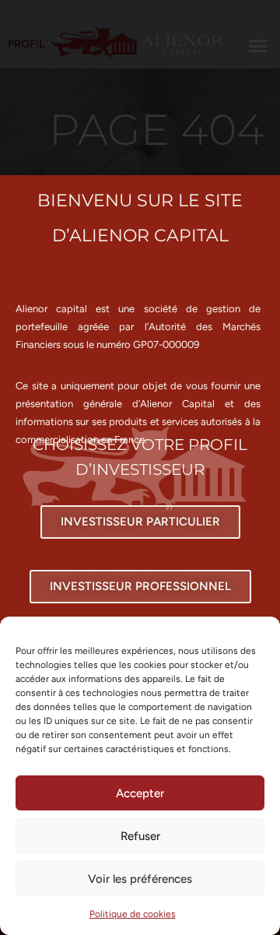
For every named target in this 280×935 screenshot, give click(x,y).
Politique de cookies (132, 914)
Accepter (140, 793)
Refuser (140, 836)
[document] (140, 467)
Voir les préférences (140, 879)
